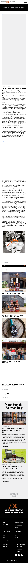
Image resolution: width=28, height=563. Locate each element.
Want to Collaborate (19, 524)
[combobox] (13, 266)
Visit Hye (4, 534)
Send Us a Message (19, 522)
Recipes (5, 524)
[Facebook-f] (16, 555)
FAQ (4, 522)
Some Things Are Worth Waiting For (13, 293)
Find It (16, 527)
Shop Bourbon (20, 544)
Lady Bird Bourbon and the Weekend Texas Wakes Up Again (13, 385)
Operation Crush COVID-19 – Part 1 (14, 88)
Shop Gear (18, 547)
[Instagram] (5, 394)
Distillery (6, 531)
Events (4, 539)
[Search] (25, 266)
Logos (16, 535)
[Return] (14, 491)
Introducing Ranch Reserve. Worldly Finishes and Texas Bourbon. (13, 316)
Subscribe (18, 549)
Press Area (19, 531)
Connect (18, 551)
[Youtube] (8, 394)
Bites (4, 527)
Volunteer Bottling (7, 540)
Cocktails (5, 526)
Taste (4, 535)
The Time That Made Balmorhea (11, 339)
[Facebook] (2, 394)
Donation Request (18, 525)
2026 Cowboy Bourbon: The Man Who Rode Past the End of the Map (13, 430)
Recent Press (17, 534)
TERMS (5, 547)
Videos (16, 537)
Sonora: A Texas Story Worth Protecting (11, 362)
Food (4, 537)
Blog (4, 520)
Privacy (5, 544)
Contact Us (19, 520)
